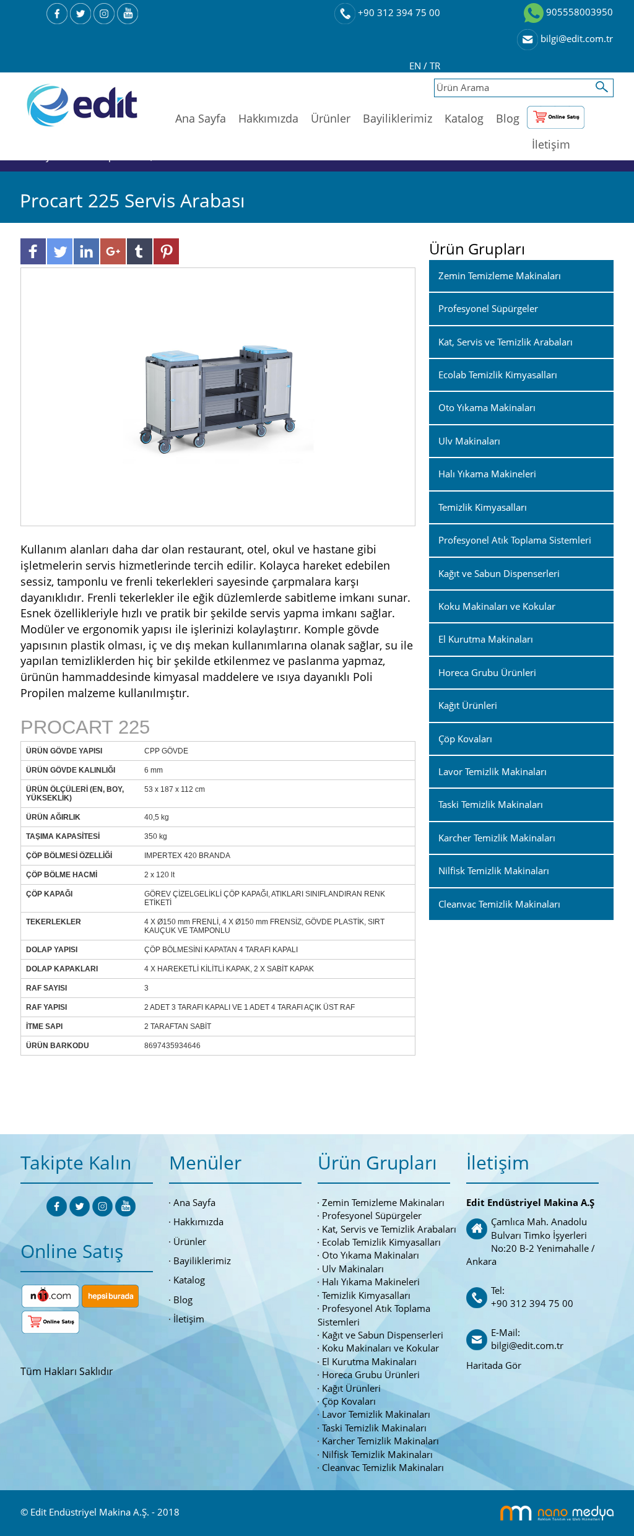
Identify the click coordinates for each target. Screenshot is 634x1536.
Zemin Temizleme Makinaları (383, 1202)
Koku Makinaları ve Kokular (380, 1348)
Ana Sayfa (200, 118)
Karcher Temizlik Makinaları (380, 1440)
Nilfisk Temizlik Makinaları (377, 1454)
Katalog (464, 118)
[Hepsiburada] (110, 1294)
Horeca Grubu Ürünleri (371, 1374)
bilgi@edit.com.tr (575, 38)
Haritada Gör (493, 1365)
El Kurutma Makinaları (369, 1361)
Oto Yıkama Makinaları (370, 1255)
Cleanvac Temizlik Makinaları (383, 1467)
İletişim (551, 144)
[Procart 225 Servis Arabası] (218, 395)
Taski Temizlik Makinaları (374, 1427)
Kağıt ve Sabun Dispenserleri (382, 1335)
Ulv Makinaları (353, 1268)
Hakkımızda (268, 118)
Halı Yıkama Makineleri (371, 1281)
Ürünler (330, 118)
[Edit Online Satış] (555, 114)
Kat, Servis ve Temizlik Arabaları (389, 1229)
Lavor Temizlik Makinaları (376, 1414)
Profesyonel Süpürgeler (372, 1215)
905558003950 (578, 12)
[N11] (50, 1294)
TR (435, 65)
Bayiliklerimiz (397, 118)
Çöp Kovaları (349, 1401)
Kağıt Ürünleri (351, 1388)
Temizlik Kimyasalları (366, 1295)
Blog (507, 118)
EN (416, 65)
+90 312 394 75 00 (397, 12)
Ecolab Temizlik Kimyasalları (381, 1242)
